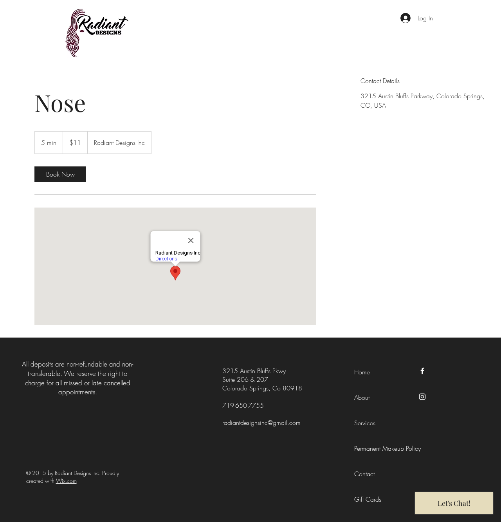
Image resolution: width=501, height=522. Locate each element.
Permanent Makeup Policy (387, 448)
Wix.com (66, 480)
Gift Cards (367, 499)
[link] (60, 174)
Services (364, 423)
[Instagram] (422, 396)
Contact (364, 474)
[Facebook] (422, 371)
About (361, 397)
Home (362, 372)
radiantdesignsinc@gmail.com (261, 422)
